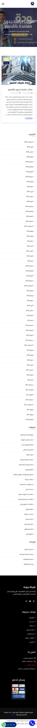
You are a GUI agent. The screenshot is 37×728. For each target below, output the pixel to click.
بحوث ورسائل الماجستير (26, 464)
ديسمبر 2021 (29, 384)
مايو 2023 (30, 300)
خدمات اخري (29, 489)
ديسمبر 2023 (29, 265)
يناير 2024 (30, 260)
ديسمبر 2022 (29, 325)
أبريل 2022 (30, 365)
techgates (13, 714)
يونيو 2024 (30, 236)
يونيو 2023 (30, 295)
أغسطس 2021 (28, 404)
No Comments (14, 93)
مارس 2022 (29, 369)
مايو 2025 (30, 186)
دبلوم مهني (29, 509)
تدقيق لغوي (29, 469)
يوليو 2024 (30, 231)
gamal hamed (27, 93)
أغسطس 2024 (28, 226)
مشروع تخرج (29, 534)
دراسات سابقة (28, 514)
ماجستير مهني (28, 529)
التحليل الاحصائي (28, 449)
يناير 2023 (30, 320)
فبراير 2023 (30, 315)
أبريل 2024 (30, 246)
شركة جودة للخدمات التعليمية (19, 31)
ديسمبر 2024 (29, 206)
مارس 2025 (29, 196)
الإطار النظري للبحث (27, 444)
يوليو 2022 (30, 350)
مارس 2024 (29, 251)
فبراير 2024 (30, 255)
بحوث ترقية (29, 454)
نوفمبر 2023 (29, 270)
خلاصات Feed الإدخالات (26, 554)
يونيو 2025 (30, 181)
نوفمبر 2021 (29, 389)
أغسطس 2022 (28, 345)
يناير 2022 (30, 379)
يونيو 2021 (30, 414)
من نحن (31, 621)
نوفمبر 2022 (29, 330)
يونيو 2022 (30, 355)
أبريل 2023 (30, 305)
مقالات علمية (29, 638)
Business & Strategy (27, 434)
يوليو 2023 (30, 290)
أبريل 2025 (30, 191)
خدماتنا (32, 625)
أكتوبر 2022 (29, 335)
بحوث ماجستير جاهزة (26, 459)
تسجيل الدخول (28, 549)
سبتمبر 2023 (29, 280)
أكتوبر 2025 (29, 171)
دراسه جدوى (29, 519)
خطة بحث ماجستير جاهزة (25, 499)
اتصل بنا (31, 642)
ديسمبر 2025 (29, 161)
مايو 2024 (30, 241)
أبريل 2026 (30, 146)
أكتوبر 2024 (29, 216)
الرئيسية (31, 617)
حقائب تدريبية (29, 479)
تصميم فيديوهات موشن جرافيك (23, 474)
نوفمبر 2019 (29, 419)
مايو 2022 (30, 360)
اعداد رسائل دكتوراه (27, 439)
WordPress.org (28, 564)
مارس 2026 (29, 151)
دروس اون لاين (28, 524)
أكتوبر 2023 (29, 275)
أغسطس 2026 (28, 141)
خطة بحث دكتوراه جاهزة (25, 494)
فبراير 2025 (30, 201)
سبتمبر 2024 (29, 221)
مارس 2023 (29, 310)
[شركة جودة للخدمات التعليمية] (32, 3)
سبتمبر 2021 (29, 399)
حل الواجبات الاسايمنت (26, 484)
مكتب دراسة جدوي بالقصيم (20, 89)
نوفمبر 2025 (29, 166)
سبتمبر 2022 (29, 340)
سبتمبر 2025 (29, 176)
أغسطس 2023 (28, 285)
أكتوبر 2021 (29, 394)
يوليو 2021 (30, 409)
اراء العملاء (30, 633)
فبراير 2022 (30, 374)
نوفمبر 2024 (29, 211)
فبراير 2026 (30, 156)
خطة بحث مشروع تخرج (26, 504)
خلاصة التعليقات (28, 559)
